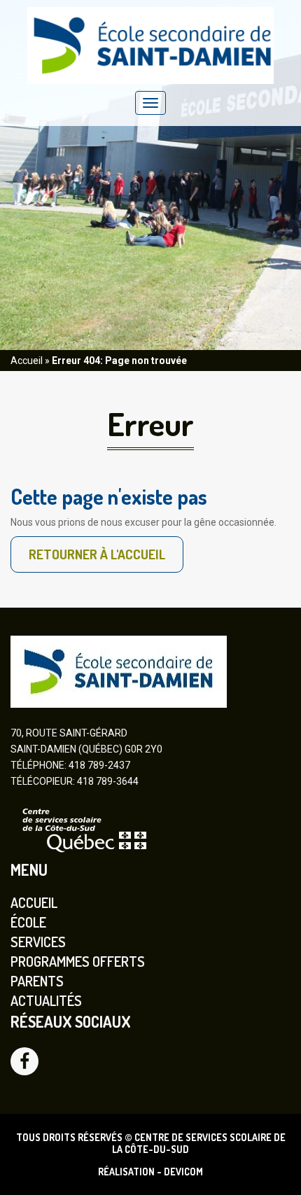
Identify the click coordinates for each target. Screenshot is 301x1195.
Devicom (183, 1171)
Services (38, 942)
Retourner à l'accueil (97, 554)
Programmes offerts (77, 961)
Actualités (46, 1000)
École (28, 922)
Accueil (26, 360)
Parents (37, 981)
